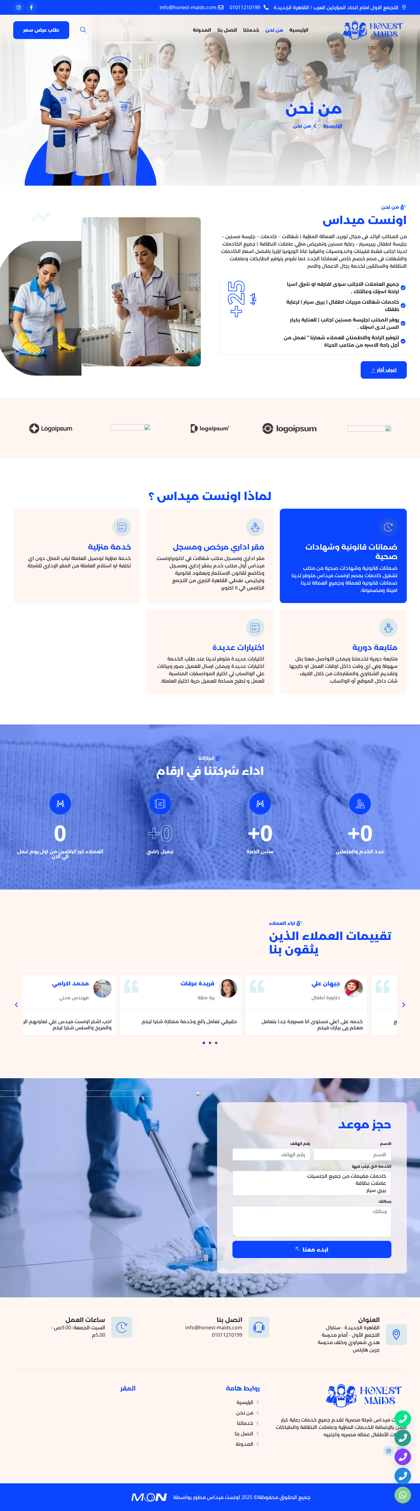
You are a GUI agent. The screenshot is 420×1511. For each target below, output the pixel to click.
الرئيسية (298, 30)
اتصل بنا (227, 30)
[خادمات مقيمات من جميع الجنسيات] (313, 1176)
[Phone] (402, 1418)
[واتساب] (402, 1495)
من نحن (274, 30)
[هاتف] (402, 1438)
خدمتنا (251, 30)
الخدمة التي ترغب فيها (371, 1166)
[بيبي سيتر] (313, 1190)
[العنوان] (396, 1334)
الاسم (385, 1144)
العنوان (369, 1320)
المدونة (202, 30)
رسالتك (384, 1201)
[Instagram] (18, 7)
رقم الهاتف (300, 1144)
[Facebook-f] (31, 7)
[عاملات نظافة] (313, 1183)
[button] (83, 30)
